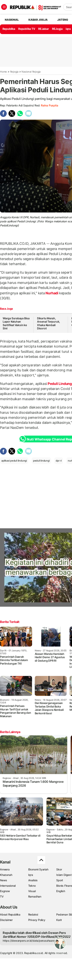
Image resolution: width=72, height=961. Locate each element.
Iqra (30, 874)
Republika (8, 28)
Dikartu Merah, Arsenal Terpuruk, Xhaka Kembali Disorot (48, 323)
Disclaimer (6, 920)
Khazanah (6, 874)
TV (2, 896)
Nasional (12, 19)
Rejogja (14, 71)
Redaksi (33, 914)
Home (3, 71)
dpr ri (59, 460)
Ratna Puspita (49, 105)
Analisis (33, 880)
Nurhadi (52, 293)
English (60, 891)
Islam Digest (63, 874)
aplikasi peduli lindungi (14, 460)
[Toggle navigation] (4, 7)
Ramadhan (34, 896)
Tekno (32, 885)
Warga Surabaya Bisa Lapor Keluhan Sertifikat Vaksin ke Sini (16, 323)
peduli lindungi (41, 460)
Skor (59, 869)
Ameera (5, 869)
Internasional (8, 885)
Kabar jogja (38, 19)
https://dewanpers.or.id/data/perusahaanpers (31, 940)
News (3, 880)
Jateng (62, 19)
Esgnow (5, 891)
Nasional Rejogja (31, 71)
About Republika (10, 914)
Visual (32, 891)
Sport (59, 880)
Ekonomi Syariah (38, 869)
